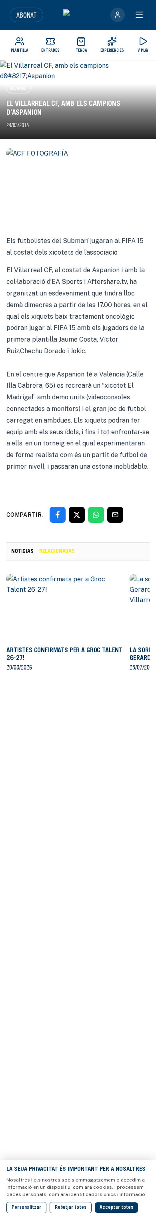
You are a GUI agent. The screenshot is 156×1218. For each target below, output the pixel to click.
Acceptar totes (116, 1207)
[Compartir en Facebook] (58, 515)
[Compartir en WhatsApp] (96, 515)
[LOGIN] (117, 15)
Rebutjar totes (70, 1207)
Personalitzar (26, 1207)
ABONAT (26, 14)
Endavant (18, 88)
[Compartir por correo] (115, 515)
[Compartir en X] (77, 515)
